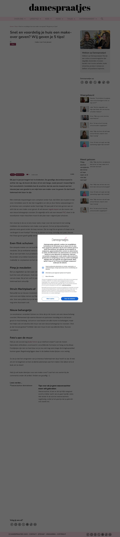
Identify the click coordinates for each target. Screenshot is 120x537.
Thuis (70, 19)
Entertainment (86, 19)
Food (58, 19)
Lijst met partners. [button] (66, 285)
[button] (60, 276)
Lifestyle (34, 19)
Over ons (18, 19)
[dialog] (60, 268)
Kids (47, 19)
